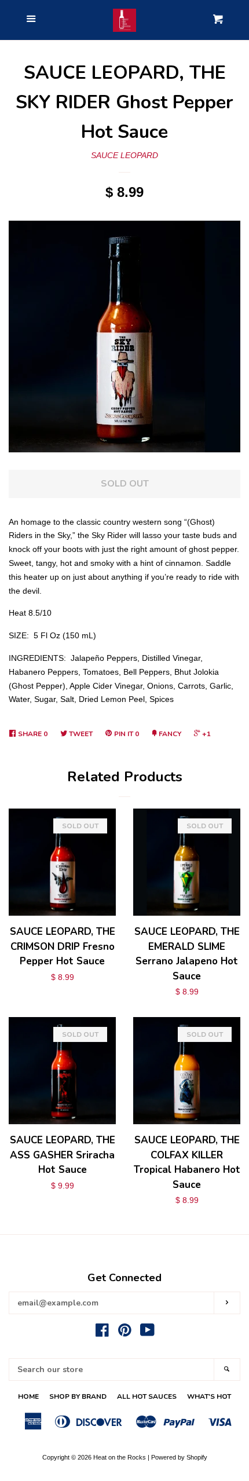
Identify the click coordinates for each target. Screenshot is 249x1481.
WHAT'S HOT (209, 1396)
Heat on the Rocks (119, 1457)
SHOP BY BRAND (78, 1396)
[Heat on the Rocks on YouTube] (147, 1332)
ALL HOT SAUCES (147, 1396)
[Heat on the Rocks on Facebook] (102, 1332)
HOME (28, 1396)
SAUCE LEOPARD (124, 155)
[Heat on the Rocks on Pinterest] (125, 1332)
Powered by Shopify (179, 1457)
